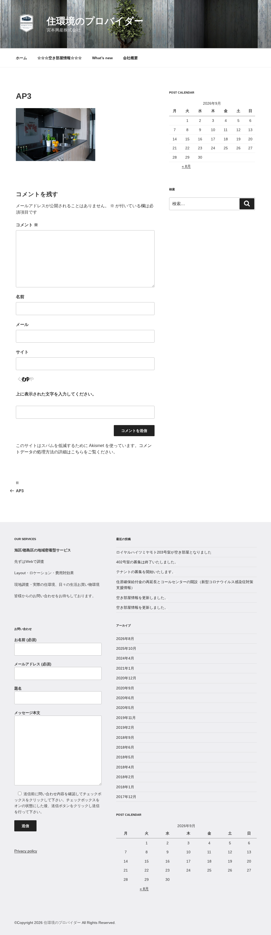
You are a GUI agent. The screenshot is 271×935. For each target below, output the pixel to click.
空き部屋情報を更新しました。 (142, 598)
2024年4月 (125, 658)
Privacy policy (25, 851)
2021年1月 (125, 668)
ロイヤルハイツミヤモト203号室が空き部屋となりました (163, 552)
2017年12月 (126, 797)
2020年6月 (125, 698)
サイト (22, 352)
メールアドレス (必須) (32, 664)
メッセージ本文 (27, 713)
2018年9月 (125, 737)
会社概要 (130, 58)
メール (22, 324)
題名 (18, 688)
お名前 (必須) (25, 640)
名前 (20, 296)
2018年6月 (125, 747)
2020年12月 (126, 678)
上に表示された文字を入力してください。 (56, 394)
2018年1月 (125, 787)
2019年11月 (126, 718)
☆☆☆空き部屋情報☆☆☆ (59, 58)
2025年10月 (126, 648)
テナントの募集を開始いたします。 (145, 572)
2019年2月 (125, 727)
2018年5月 (125, 757)
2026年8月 (125, 639)
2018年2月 (125, 777)
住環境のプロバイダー (95, 21)
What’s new (102, 58)
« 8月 (186, 166)
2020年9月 (125, 688)
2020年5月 (125, 708)
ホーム (21, 58)
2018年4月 (125, 767)
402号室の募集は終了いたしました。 (147, 562)
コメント (27, 225)
